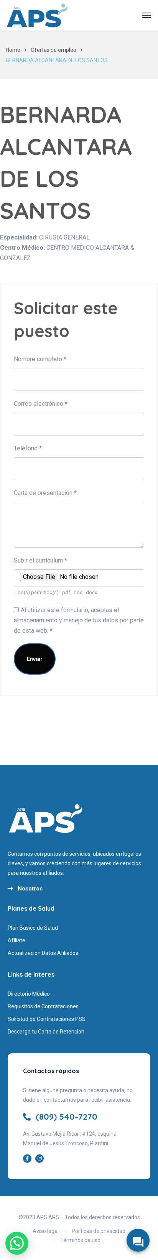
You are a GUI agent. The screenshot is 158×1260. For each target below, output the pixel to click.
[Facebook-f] (27, 1158)
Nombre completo (40, 359)
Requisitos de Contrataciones (43, 1006)
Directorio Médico (29, 994)
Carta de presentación (45, 493)
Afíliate (16, 940)
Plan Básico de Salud (33, 928)
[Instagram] (39, 1158)
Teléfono (28, 448)
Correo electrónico (40, 403)
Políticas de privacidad (98, 1231)
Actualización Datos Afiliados (43, 953)
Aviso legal (46, 1231)
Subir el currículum (40, 560)
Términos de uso (80, 1240)
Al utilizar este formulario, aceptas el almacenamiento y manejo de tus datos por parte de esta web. (79, 620)
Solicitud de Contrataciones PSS (47, 1019)
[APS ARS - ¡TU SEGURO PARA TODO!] (37, 15)
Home (13, 50)
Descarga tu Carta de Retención (46, 1032)
